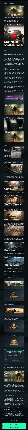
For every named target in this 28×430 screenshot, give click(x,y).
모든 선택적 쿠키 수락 (14, 427)
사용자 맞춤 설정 (14, 420)
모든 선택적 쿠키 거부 (14, 424)
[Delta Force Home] (2, 0)
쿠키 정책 (5, 418)
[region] (14, 419)
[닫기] (25, 409)
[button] (6, 0)
